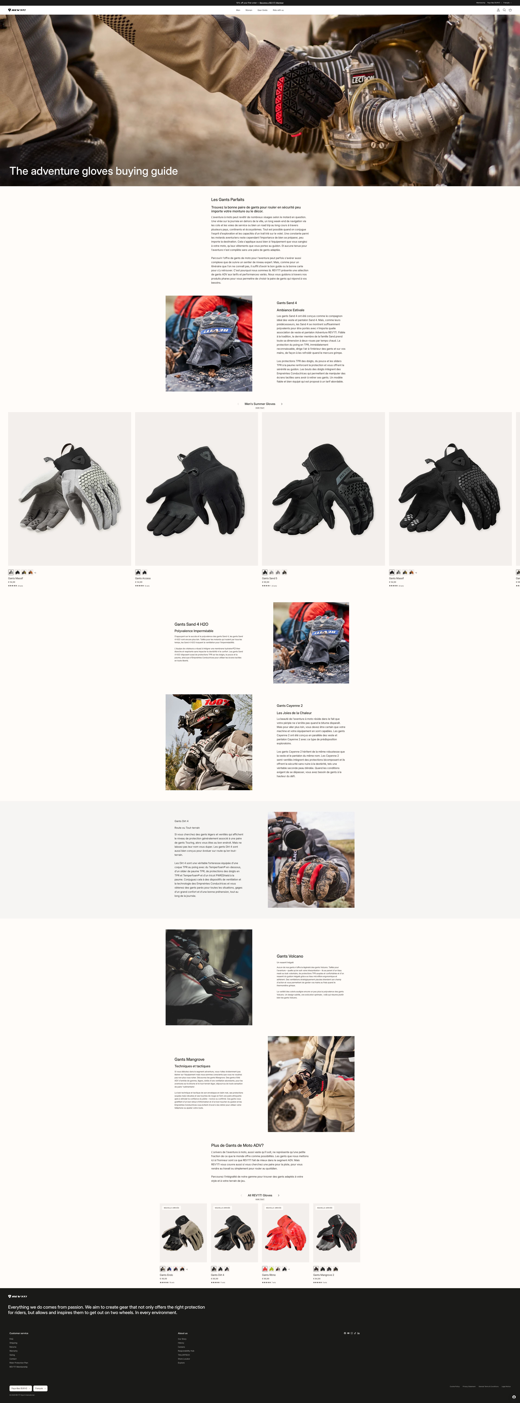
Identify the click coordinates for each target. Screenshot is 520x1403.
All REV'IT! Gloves (260, 1195)
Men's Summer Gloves (260, 404)
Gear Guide (262, 10)
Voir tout (260, 408)
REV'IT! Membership (18, 1367)
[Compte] (498, 10)
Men (238, 10)
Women (249, 10)
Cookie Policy (455, 1386)
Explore (181, 1363)
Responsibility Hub (186, 1351)
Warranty (13, 1351)
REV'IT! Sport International (24, 1395)
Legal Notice (506, 1386)
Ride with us (278, 10)
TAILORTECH (184, 1355)
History (181, 1343)
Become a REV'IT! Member (272, 3)
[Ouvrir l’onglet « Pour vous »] (514, 1397)
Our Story (182, 1339)
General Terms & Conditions (489, 1386)
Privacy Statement (469, 1386)
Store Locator (184, 1359)
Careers (181, 1347)
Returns (12, 1347)
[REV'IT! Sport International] (17, 10)
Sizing (12, 1355)
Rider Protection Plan (18, 1363)
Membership (480, 3)
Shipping (13, 1343)
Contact (13, 1359)
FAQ (11, 1339)
